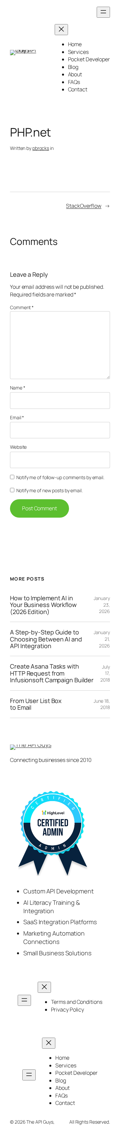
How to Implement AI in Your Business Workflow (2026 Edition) (43, 605)
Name (17, 387)
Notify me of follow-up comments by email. (60, 477)
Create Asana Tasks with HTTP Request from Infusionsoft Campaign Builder (52, 673)
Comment (22, 307)
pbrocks (40, 148)
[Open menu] (103, 12)
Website (18, 447)
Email (17, 417)
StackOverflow (83, 205)
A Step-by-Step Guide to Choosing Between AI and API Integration (46, 639)
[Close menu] (61, 29)
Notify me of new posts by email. (49, 490)
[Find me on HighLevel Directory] (52, 834)
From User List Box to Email (36, 704)
